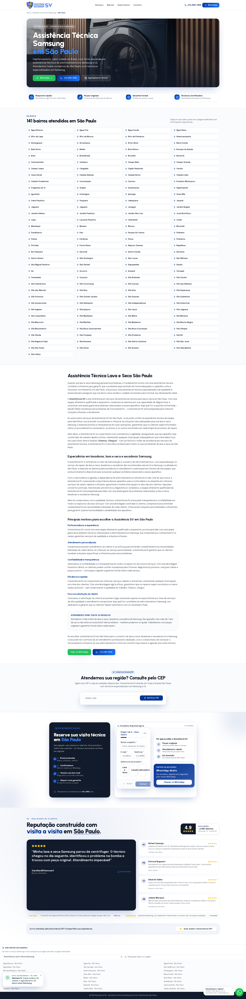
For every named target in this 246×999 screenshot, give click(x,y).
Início (29, 13)
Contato (138, 5)
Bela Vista (11, 978)
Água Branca (12, 963)
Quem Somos (123, 5)
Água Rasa (11, 967)
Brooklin (11, 985)
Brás (90, 981)
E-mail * (124, 752)
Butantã (91, 985)
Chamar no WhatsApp (174, 782)
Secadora (143, 770)
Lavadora (134, 770)
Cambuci (11, 989)
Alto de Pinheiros (14, 971)
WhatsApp (212, 5)
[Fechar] (232, 988)
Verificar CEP (153, 698)
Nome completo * (129, 742)
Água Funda (173, 963)
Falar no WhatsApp (79, 652)
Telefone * (139, 752)
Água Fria (92, 963)
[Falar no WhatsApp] (239, 992)
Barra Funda (173, 974)
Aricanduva (12, 974)
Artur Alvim (92, 974)
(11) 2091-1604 (194, 5)
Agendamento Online (97, 78)
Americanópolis (94, 971)
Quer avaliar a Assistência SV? (198, 929)
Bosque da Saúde (14, 981)
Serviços (99, 5)
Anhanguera (173, 971)
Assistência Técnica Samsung (44, 13)
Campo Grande (174, 989)
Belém (91, 978)
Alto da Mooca (174, 967)
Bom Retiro (173, 978)
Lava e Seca (124, 770)
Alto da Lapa (93, 967)
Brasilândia (173, 981)
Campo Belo (93, 989)
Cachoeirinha (174, 985)
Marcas (110, 5)
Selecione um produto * (132, 762)
